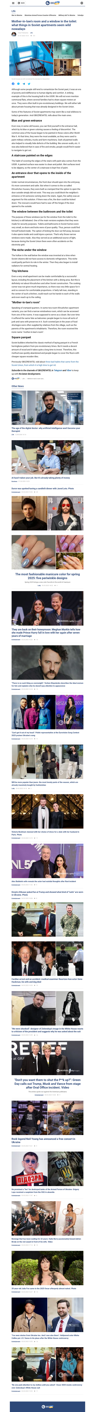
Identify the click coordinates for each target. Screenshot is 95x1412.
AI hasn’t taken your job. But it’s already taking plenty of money (41, 478)
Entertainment (16, 492)
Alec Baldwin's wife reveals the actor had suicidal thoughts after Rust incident (44, 881)
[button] (45, 58)
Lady (39, 585)
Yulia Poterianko (23, 33)
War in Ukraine (17, 15)
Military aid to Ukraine (67, 15)
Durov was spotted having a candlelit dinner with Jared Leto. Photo (43, 488)
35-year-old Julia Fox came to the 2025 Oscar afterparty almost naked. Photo (44, 1288)
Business (14, 481)
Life (31, 33)
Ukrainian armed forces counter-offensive (40, 15)
